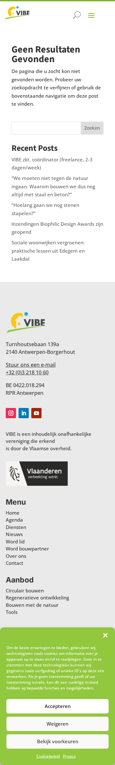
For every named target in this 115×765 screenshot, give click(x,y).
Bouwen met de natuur (32, 605)
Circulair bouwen (25, 590)
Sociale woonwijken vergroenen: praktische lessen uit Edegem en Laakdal (48, 250)
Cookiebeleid (48, 756)
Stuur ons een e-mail (31, 364)
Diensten (16, 527)
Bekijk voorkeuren (57, 741)
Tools (12, 612)
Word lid (15, 541)
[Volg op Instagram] (11, 413)
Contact (14, 563)
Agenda (14, 520)
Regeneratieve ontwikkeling (37, 597)
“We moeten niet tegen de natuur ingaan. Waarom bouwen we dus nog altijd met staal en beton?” (53, 186)
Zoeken (92, 128)
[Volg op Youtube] (36, 413)
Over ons (16, 556)
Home (12, 512)
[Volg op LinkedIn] (24, 413)
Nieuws (14, 534)
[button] (105, 635)
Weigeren (57, 723)
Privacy (69, 756)
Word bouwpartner (27, 548)
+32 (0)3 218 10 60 (27, 372)
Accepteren (58, 706)
